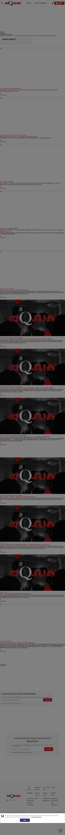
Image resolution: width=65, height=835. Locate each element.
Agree (24, 820)
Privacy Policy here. (36, 817)
